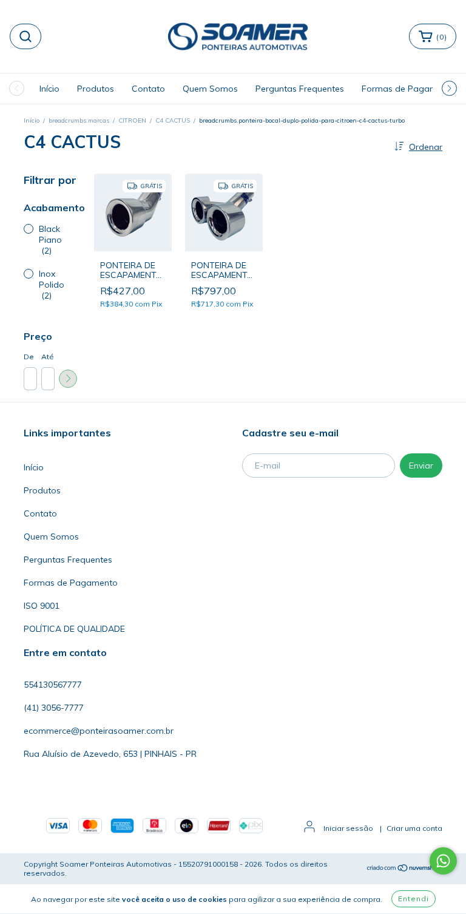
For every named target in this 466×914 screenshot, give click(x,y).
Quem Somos (210, 88)
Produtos (95, 88)
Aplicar (68, 379)
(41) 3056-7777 (54, 707)
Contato (148, 88)
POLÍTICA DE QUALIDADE (74, 628)
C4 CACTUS (172, 120)
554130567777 (53, 684)
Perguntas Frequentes (299, 88)
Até (47, 356)
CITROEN (132, 120)
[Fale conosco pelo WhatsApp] (443, 861)
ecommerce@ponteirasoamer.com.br (99, 730)
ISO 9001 (41, 605)
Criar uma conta (414, 828)
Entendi (413, 898)
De (29, 356)
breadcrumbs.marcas (79, 120)
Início (49, 88)
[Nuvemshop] (404, 868)
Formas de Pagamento (409, 88)
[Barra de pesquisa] (25, 36)
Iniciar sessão (348, 828)
